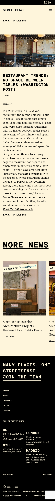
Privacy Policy (11, 492)
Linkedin (47, 474)
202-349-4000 (12, 487)
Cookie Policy (36, 492)
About (6, 390)
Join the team (22, 377)
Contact (7, 410)
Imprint (25, 492)
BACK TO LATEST (15, 20)
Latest (6, 405)
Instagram (8, 474)
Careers (7, 400)
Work (5, 395)
